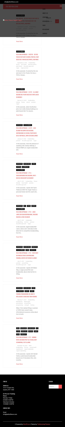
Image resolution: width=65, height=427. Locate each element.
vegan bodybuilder (29, 349)
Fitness (29, 206)
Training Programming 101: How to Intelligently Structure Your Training (26, 295)
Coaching (45, 17)
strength (27, 305)
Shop (44, 25)
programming (19, 305)
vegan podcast (24, 68)
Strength (27, 291)
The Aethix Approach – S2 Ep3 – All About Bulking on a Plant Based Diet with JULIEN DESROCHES (27, 95)
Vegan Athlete (33, 250)
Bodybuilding (19, 125)
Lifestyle (33, 164)
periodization (19, 303)
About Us (45, 13)
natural (28, 102)
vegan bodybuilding (21, 350)
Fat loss (26, 347)
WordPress (26, 424)
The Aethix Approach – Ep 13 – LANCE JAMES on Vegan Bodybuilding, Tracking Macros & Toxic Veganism (27, 214)
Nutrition (18, 167)
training (32, 305)
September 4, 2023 (22, 62)
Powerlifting (34, 247)
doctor (18, 64)
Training (32, 291)
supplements (19, 349)
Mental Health (24, 331)
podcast (33, 102)
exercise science (32, 64)
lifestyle (18, 183)
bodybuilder (29, 220)
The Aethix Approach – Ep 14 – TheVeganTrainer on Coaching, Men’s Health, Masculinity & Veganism (26, 175)
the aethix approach (29, 66)
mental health (33, 347)
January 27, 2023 (21, 139)
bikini (30, 345)
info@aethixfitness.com (11, 2)
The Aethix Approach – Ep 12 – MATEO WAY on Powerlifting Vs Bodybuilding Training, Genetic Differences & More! (27, 255)
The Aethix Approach (20, 51)
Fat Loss (18, 331)
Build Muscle (19, 301)
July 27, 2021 (20, 181)
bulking (18, 102)
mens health (25, 183)
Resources (46, 21)
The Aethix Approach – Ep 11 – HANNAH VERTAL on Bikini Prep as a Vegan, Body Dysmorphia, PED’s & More (26, 340)
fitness (23, 102)
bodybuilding (32, 62)
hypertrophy (27, 301)
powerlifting (25, 263)
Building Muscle (27, 164)
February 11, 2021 (22, 299)
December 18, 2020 (22, 345)
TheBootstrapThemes (43, 424)
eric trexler (24, 64)
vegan (17, 68)
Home (44, 9)
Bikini (18, 328)
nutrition (26, 222)
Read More (19, 41)
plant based (19, 66)
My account (46, 29)
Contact (45, 34)
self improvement (25, 167)
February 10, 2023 (22, 100)
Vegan (27, 250)
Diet (25, 206)
